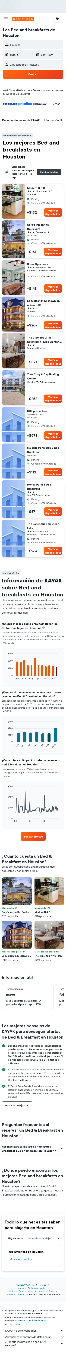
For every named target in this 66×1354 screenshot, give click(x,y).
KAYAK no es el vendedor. (20, 1330)
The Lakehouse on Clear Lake (43, 526)
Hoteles (42, 1284)
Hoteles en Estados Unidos (20, 1291)
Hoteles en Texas (46, 1291)
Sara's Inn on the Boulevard (38, 227)
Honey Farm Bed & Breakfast (39, 486)
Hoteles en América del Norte (31, 1288)
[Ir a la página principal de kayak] (23, 19)
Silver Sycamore (37, 264)
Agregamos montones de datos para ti (28, 1337)
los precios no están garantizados (30, 1320)
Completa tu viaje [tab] (40, 1238)
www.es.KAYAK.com (25, 1284)
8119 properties (37, 411)
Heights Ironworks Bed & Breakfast (43, 450)
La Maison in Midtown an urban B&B (43, 303)
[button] (6, 19)
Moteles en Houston (21, 1259)
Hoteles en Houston (15, 1294)
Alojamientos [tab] (15, 1238)
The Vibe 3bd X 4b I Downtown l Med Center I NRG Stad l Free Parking (43, 340)
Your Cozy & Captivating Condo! (43, 376)
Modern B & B (36, 188)
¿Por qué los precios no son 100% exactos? (25, 1343)
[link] (33, 836)
